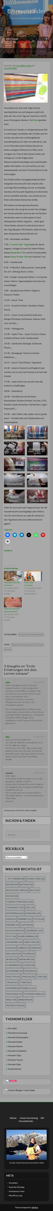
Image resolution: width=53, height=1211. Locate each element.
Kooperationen (14, 1069)
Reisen (11, 959)
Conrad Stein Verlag (19, 902)
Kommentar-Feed (16, 1191)
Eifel (30, 907)
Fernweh (24, 919)
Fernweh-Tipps (14, 1055)
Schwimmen (14, 971)
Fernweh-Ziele (14, 1064)
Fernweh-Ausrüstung (17, 1033)
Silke (8, 682)
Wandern (25, 999)
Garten (27, 925)
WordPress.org (15, 1195)
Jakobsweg (14, 942)
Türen (25, 982)
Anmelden (13, 1183)
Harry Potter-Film (19, 256)
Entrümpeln (14, 913)
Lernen (35, 645)
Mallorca (13, 953)
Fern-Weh (12, 1028)
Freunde (12, 925)
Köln (11, 948)
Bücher (12, 896)
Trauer (12, 982)
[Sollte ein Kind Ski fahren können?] (13, 602)
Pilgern (29, 953)
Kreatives (32, 942)
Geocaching (15, 930)
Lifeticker (33, 120)
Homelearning (25, 645)
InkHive (35, 1207)
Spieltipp (13, 976)
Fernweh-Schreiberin (17, 1051)
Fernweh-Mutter (37, 634)
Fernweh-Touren (15, 1060)
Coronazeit (15, 645)
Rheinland (26, 959)
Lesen (41, 645)
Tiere (41, 976)
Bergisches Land (17, 890)
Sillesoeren (10, 68)
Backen (12, 884)
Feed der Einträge (16, 1187)
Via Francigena (34, 994)
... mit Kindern (15, 878)
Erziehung (32, 913)
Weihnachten (15, 1005)
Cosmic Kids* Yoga (19, 244)
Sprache (28, 976)
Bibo (8, 737)
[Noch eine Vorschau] (33, 576)
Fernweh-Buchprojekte (18, 1037)
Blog (34, 890)
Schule (28, 965)
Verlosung (14, 994)
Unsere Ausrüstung (29, 1118)
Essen (11, 919)
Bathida (26, 884)
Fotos (38, 919)
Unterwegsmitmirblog (20, 988)
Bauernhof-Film (18, 252)
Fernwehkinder (26, 10)
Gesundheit (34, 930)
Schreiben (8, 649)
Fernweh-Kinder (24, 634)
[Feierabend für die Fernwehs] (13, 576)
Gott (11, 936)
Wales (11, 999)
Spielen (30, 971)
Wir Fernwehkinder (31, 1119)
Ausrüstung (35, 878)
